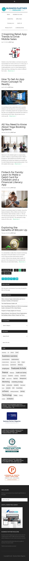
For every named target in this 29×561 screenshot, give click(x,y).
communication (5, 359)
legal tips (16, 378)
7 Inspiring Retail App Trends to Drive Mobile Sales (14, 36)
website (3, 398)
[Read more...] (11, 71)
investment (23, 375)
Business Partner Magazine (14, 9)
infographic (4, 375)
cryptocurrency (15, 359)
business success (9, 356)
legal (3, 378)
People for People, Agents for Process (11, 310)
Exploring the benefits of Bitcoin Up (14, 228)
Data (19, 362)
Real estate (22, 385)
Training (20, 395)
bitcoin (12, 352)
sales (3, 388)
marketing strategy (17, 382)
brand (17, 352)
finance (5, 372)
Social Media (19, 388)
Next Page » (8, 273)
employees (5, 368)
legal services (9, 378)
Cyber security (13, 362)
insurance (10, 375)
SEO (13, 388)
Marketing (6, 382)
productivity (9, 385)
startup (22, 391)
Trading (15, 395)
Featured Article (18, 368)
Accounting (4, 352)
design (23, 362)
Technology (7, 395)
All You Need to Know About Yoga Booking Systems (14, 127)
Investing (16, 375)
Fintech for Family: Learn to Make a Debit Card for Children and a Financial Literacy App (12, 178)
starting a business (14, 391)
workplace (10, 399)
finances (12, 372)
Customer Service (5, 362)
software (5, 391)
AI (8, 352)
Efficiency (20, 364)
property (16, 385)
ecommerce (13, 364)
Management (23, 378)
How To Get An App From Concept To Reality (12, 82)
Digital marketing (5, 364)
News (3, 385)
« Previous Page (5, 270)
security (8, 388)
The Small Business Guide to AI (9, 303)
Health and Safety (21, 372)
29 (2, 273)
